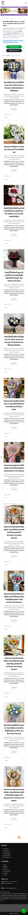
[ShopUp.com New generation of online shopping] (16, 913)
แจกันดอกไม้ (5, 868)
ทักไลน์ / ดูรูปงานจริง (14, 47)
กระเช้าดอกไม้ (5, 866)
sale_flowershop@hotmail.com (11, 888)
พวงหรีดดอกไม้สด (6, 870)
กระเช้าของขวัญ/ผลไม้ (6, 871)
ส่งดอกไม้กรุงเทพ (6, 849)
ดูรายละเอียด (14, 109)
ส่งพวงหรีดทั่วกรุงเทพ (6, 854)
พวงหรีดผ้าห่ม (5, 873)
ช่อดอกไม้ (11, 18)
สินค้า (7, 18)
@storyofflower (9, 883)
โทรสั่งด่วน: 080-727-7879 (14, 50)
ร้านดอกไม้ (5, 875)
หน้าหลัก (4, 18)
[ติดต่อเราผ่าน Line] (24, 911)
